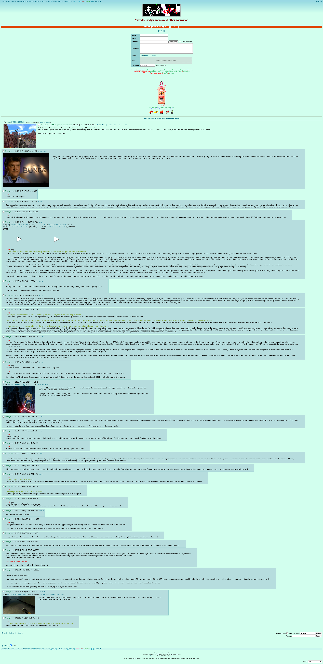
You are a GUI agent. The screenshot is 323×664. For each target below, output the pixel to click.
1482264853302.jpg (18, 385)
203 (36, 222)
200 (35, 191)
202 (36, 212)
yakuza (60, 1)
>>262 (41, 474)
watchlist (98, 1)
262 (37, 486)
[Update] (5, 645)
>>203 (110, 125)
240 (36, 362)
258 (37, 453)
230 (37, 281)
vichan (163, 653)
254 (37, 417)
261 (37, 474)
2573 (37, 618)
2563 (37, 570)
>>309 (119, 125)
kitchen (31, 1)
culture (42, 1)
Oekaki (153, 56)
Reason (289, 636)
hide (8, 122)
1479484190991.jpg (18, 122)
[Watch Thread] (101, 125)
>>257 (41, 431)
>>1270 (124, 125)
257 (37, 443)
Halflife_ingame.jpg (44, 122)
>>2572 (8, 622)
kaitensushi (6, 1)
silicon (48, 1)
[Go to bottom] (174, 27)
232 (36, 309)
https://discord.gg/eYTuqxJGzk (17, 561)
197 (35, 151)
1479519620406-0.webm (20, 225)
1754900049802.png (18, 594)
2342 (36, 542)
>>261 (41, 453)
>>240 (114, 125)
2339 (36, 533)
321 (37, 511)
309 (36, 499)
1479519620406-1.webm (57, 225)
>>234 (41, 281)
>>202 (40, 201)
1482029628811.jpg (44, 384)
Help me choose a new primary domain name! (162, 118)
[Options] (319, 1)
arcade (19, 1)
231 (36, 295)
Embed (146, 56)
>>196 (8, 250)
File (141, 56)
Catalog (20, 633)
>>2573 (42, 591)
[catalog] (161, 31)
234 (36, 337)
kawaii (25, 1)
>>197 (8, 195)
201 (35, 201)
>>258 (41, 417)
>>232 (41, 295)
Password (296, 633)
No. (90, 125)
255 (37, 431)
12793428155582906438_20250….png (51, 594)
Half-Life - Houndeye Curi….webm (56, 227)
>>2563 (41, 510)
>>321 (8, 573)
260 (37, 466)
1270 (37, 519)
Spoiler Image (187, 42)
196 (93, 125)
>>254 (8, 457)
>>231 (8, 313)
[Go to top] (12, 633)
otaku (54, 1)
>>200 (40, 151)
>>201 (8, 215)
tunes (37, 1)
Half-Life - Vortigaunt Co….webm (18, 227)
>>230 (40, 222)
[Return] (167, 27)
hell (65, 1)
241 (36, 382)
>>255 (41, 362)
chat (72, 1)
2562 (37, 550)
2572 (37, 592)
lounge (13, 1)
